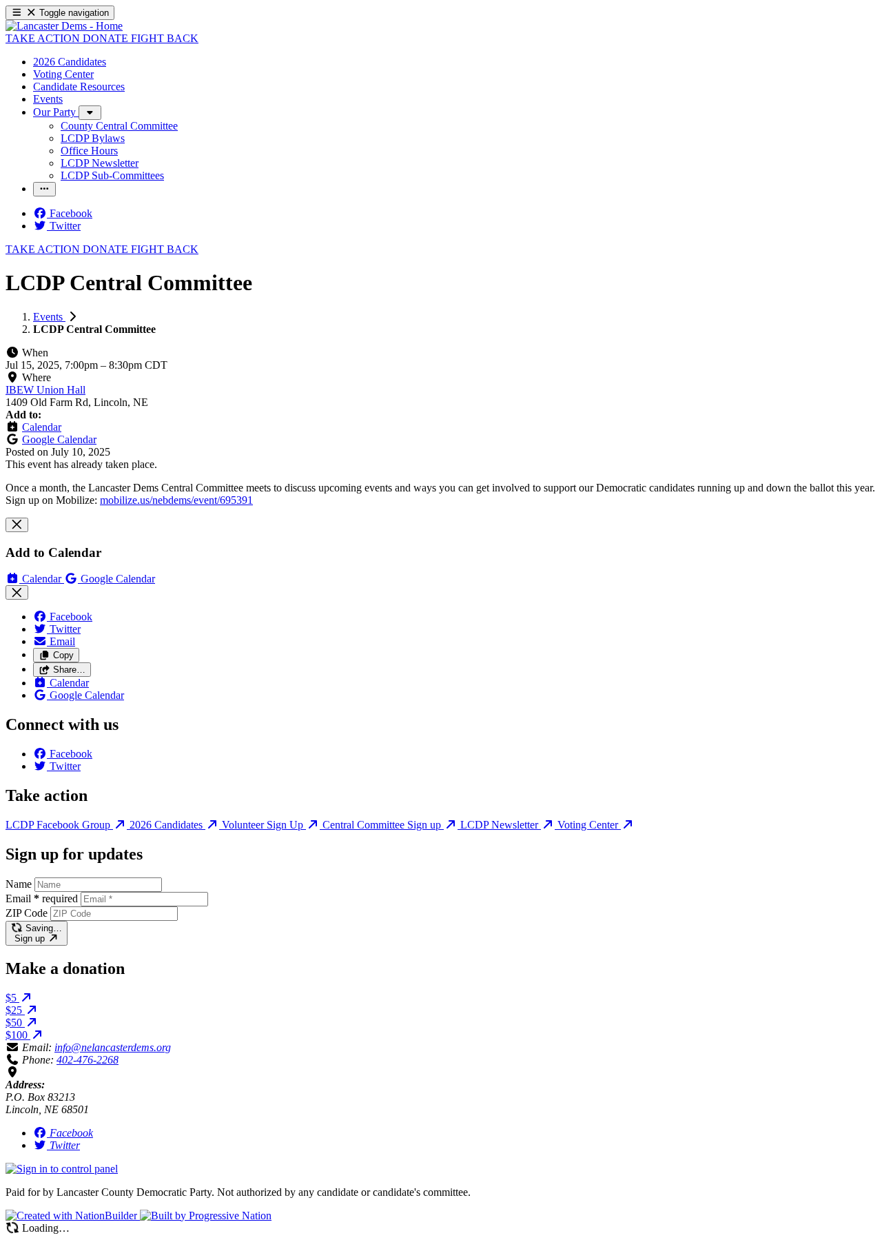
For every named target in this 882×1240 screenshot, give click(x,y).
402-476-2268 (88, 1060)
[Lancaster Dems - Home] (64, 26)
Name (19, 884)
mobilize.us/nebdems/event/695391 (176, 500)
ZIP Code (27, 913)
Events (49, 317)
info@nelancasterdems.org (112, 1047)
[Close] (17, 525)
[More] (90, 112)
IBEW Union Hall (45, 390)
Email (42, 898)
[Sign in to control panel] (62, 1169)
